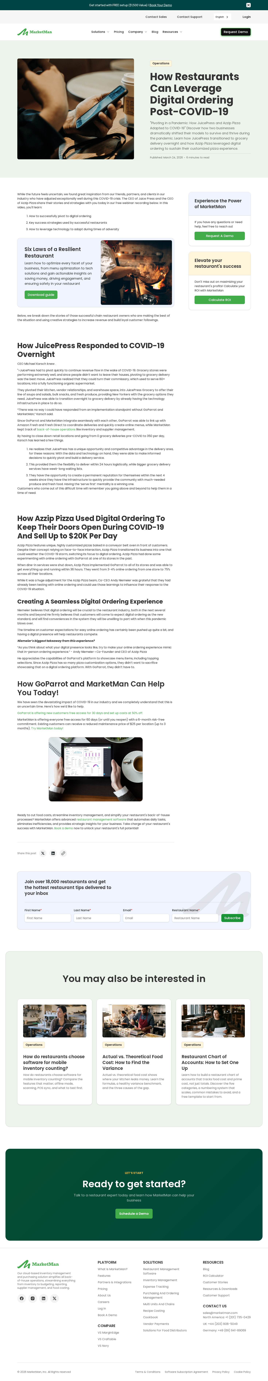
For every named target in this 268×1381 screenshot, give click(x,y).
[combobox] (222, 16)
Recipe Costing (154, 1311)
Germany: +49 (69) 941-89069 (224, 1330)
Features (104, 1276)
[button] (100, 32)
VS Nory (103, 1346)
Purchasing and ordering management (161, 1295)
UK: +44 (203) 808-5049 (220, 1324)
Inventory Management (160, 1280)
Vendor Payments (156, 1324)
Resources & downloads (220, 1289)
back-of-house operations (56, 429)
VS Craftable (107, 1339)
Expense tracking (155, 1287)
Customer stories (215, 1282)
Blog (206, 1269)
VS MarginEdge (108, 1333)
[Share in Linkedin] (53, 853)
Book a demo (63, 828)
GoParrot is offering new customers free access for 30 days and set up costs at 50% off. (80, 713)
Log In (102, 1308)
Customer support (216, 1295)
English (220, 17)
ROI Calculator (213, 1276)
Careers (103, 1302)
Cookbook (150, 1317)
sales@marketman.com (220, 1313)
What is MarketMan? (112, 1269)
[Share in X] (42, 853)
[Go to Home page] (35, 32)
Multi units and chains (158, 1304)
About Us (104, 1295)
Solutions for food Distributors (165, 1330)
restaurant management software (101, 819)
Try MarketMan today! (47, 728)
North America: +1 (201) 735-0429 (227, 1317)
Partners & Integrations (114, 1282)
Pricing (102, 1289)
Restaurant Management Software (161, 1271)
